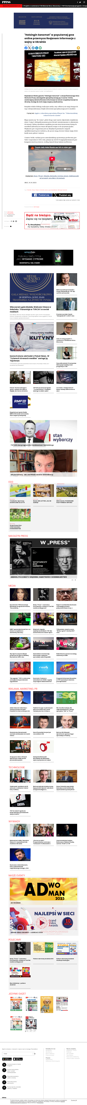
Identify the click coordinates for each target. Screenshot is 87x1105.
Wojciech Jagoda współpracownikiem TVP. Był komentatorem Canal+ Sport (42, 630)
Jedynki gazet (17, 993)
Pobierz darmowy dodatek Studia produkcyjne (65, 959)
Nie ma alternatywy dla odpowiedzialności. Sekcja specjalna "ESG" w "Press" (65, 709)
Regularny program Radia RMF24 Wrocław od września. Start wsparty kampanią (19, 413)
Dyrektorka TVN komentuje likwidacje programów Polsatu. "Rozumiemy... (20, 606)
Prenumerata (50, 1055)
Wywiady (14, 821)
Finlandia (29, 190)
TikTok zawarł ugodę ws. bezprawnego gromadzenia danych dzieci (19, 812)
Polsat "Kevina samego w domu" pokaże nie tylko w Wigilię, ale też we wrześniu (19, 389)
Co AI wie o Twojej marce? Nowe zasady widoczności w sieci (65, 389)
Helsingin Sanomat (62, 190)
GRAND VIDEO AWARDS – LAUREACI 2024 (27, 932)
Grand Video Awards (73, 1058)
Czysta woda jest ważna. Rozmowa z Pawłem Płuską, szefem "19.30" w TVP (65, 842)
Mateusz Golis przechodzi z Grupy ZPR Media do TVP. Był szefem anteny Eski (65, 291)
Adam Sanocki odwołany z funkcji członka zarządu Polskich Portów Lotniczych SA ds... (20, 710)
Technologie (17, 767)
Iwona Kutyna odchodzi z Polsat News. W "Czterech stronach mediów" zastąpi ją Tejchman (29, 358)
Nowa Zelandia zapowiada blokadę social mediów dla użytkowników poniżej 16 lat (65, 788)
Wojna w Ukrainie (40, 190)
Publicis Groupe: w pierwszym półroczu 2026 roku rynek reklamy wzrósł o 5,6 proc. (43, 709)
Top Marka (70, 1055)
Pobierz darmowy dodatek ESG (43, 959)
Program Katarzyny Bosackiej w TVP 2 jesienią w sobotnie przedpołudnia (66, 679)
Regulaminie (40, 1102)
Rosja (33, 190)
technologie (36, 207)
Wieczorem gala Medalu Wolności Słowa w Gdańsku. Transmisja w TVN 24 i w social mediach (30, 309)
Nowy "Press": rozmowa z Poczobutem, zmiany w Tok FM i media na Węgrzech (43, 606)
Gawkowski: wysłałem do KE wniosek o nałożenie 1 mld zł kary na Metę (19, 788)
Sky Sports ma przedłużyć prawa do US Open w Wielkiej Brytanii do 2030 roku (19, 655)
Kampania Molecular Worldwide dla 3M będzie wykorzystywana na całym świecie (42, 759)
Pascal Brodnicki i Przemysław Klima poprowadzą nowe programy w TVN (66, 364)
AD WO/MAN (16, 903)
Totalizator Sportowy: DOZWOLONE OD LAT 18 (17, 501)
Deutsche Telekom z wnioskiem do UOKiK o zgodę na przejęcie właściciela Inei (42, 679)
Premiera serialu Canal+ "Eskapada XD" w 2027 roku (65, 315)
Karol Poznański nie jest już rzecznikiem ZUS (42, 733)
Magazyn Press (18, 536)
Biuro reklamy (50, 1053)
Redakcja (49, 1050)
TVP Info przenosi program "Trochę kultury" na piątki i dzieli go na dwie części (42, 389)
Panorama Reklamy (73, 1057)
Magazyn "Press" (72, 1050)
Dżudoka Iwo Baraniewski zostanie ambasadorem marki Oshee (20, 734)
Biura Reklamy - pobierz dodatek (18, 984)
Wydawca (49, 1052)
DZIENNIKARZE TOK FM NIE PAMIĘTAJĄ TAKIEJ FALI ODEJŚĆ (35, 577)
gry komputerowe (53, 190)
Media (12, 585)
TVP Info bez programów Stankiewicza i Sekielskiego (32, 445)
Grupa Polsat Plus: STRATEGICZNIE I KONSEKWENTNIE (16, 527)
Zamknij (74, 1100)
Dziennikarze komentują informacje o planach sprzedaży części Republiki (42, 655)
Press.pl (69, 1052)
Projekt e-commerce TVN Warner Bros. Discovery (33, 6)
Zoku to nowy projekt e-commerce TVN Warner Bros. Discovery (66, 340)
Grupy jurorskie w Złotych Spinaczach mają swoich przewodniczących (18, 758)
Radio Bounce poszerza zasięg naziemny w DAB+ (66, 654)
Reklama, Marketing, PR (23, 688)
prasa (46, 190)
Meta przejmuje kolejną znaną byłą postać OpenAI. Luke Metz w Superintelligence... (43, 788)
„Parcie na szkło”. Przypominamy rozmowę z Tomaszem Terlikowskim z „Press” (42, 843)
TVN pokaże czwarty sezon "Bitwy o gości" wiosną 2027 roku (65, 630)
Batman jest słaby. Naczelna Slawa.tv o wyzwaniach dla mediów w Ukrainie (19, 842)
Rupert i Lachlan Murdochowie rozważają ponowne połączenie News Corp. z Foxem (66, 607)
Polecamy (15, 939)
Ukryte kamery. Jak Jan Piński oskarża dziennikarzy (32, 475)
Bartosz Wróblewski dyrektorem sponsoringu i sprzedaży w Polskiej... (65, 734)
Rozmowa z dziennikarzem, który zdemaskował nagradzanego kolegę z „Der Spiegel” (19, 867)
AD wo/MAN (70, 1053)
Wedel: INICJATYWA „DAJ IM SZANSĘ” (42, 501)
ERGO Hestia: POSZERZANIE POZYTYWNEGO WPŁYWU (64, 501)
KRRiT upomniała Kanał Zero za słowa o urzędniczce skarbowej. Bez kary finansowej (20, 631)
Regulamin (49, 1059)
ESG (11, 482)
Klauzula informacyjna (53, 1061)
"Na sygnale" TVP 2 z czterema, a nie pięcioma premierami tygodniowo (20, 679)
